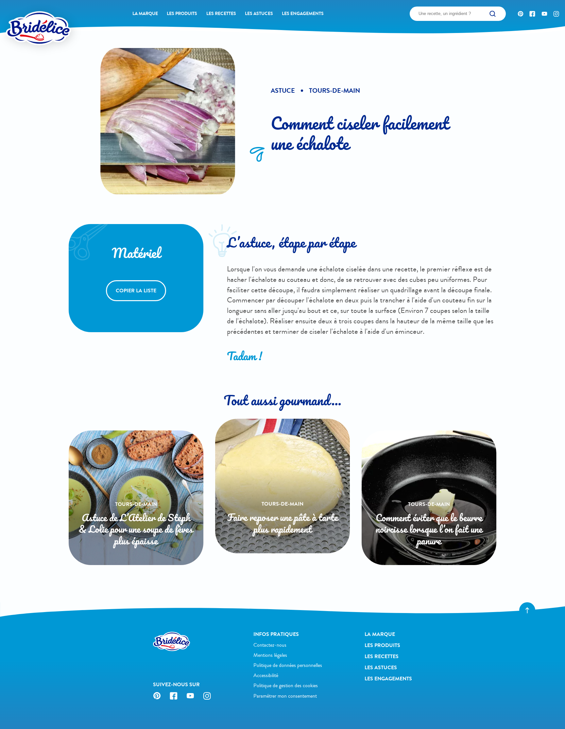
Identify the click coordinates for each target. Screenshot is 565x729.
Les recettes (221, 13)
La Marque (145, 13)
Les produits (182, 13)
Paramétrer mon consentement (285, 696)
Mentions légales (270, 655)
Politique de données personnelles (287, 665)
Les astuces (259, 13)
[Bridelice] (26, 16)
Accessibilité (265, 675)
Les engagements (303, 13)
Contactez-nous (269, 645)
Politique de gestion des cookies (285, 685)
